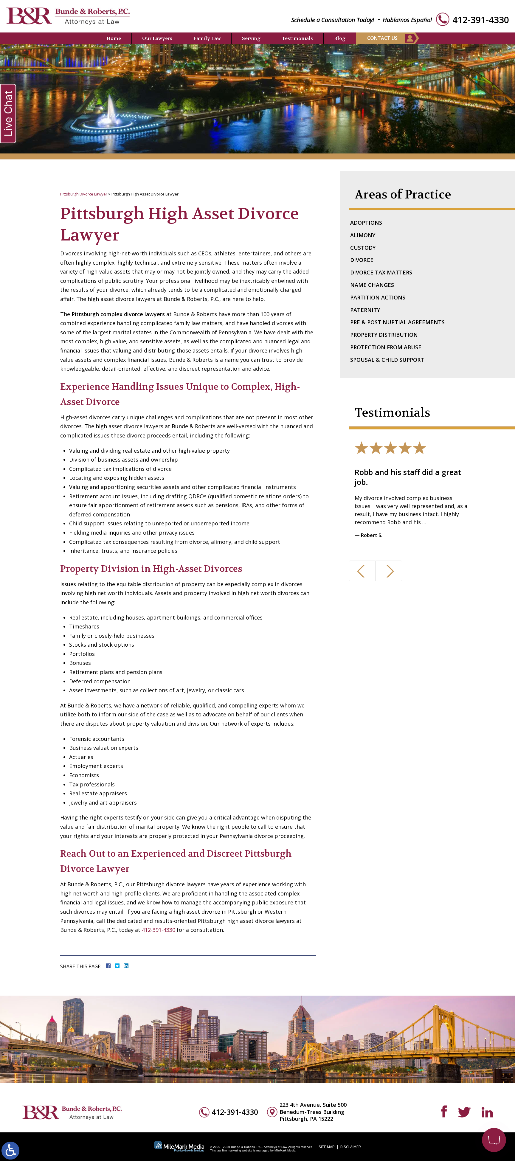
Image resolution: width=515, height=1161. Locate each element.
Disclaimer (350, 1146)
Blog (339, 38)
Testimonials (297, 38)
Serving (251, 38)
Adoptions (366, 222)
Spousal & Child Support (387, 359)
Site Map (327, 1146)
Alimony (362, 235)
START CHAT (466, 1108)
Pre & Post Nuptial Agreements (397, 322)
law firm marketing (229, 1150)
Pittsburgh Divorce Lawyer (83, 194)
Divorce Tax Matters (381, 272)
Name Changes (372, 284)
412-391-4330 (480, 20)
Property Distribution (384, 334)
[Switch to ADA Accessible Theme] (10, 1151)
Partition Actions (377, 297)
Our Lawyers (157, 38)
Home (114, 38)
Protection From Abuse (385, 347)
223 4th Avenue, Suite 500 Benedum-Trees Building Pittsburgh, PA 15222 (313, 1111)
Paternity (365, 309)
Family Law (207, 38)
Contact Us (382, 38)
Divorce (361, 259)
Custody (363, 247)
